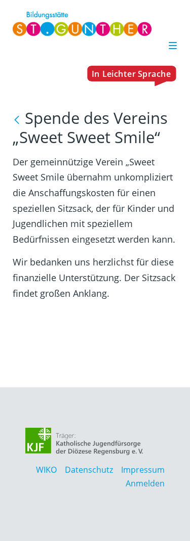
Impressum (143, 469)
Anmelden (145, 483)
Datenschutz (89, 469)
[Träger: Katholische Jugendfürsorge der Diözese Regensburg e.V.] (84, 441)
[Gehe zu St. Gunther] (94, 23)
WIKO (46, 469)
